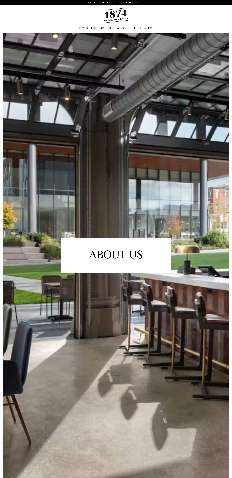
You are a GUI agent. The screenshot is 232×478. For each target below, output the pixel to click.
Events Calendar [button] (102, 28)
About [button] (121, 28)
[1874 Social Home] (116, 15)
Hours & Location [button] (141, 28)
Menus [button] (83, 28)
